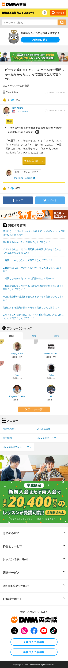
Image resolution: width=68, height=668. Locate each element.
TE (51, 396)
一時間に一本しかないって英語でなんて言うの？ (27, 260)
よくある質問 (43, 428)
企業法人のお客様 (34, 642)
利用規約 (7, 437)
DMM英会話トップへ (47, 437)
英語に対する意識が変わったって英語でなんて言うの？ (31, 307)
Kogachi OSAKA (17, 396)
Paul (17, 375)
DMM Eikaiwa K (51, 353)
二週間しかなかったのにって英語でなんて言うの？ (29, 278)
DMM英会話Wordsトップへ (17, 447)
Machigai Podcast (23, 177)
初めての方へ (9, 428)
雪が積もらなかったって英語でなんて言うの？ (26, 242)
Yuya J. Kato (17, 353)
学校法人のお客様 (34, 652)
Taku (51, 375)
